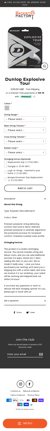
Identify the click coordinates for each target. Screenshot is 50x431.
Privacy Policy (34, 395)
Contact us (15, 391)
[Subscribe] (40, 354)
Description (9, 198)
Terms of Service (17, 395)
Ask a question (11, 300)
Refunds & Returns (31, 391)
